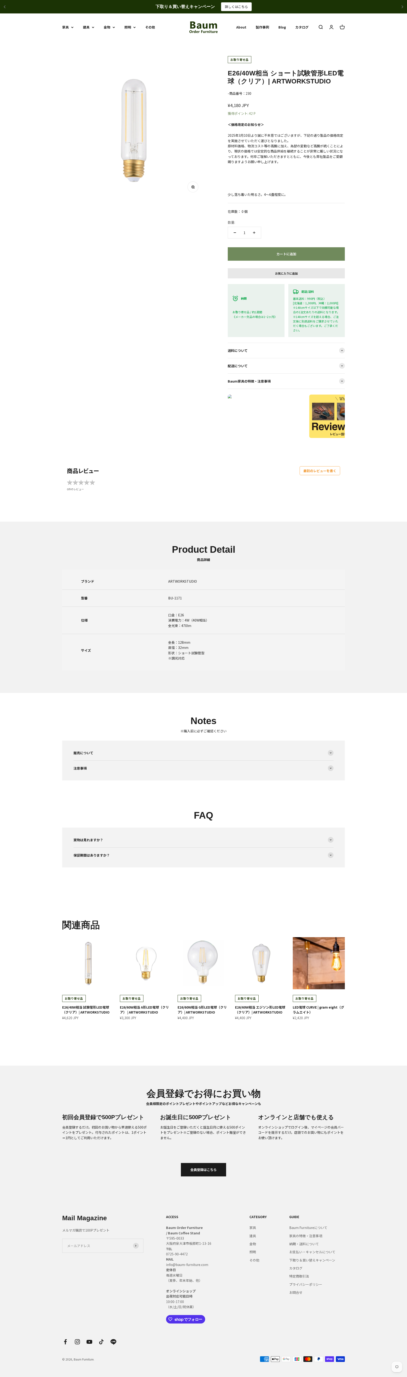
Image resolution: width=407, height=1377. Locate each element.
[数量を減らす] (235, 232)
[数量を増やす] (254, 232)
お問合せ (295, 1292)
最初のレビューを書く (319, 470)
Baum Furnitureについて (308, 1227)
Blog (282, 27)
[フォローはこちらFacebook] (65, 1342)
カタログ (302, 27)
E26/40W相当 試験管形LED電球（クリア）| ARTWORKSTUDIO (86, 1009)
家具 (65, 27)
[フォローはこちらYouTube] (89, 1342)
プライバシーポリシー (305, 1284)
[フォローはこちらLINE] (113, 1342)
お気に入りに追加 (286, 273)
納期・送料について (304, 1243)
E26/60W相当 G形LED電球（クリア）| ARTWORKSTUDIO (202, 1009)
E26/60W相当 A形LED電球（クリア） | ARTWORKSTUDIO (144, 1009)
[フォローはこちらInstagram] (77, 1342)
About (241, 27)
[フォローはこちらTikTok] (101, 1342)
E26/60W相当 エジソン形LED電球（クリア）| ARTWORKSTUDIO (260, 1009)
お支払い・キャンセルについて (312, 1251)
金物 (107, 27)
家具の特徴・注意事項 (305, 1235)
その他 (150, 27)
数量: (231, 222)
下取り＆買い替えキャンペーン (312, 1260)
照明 (127, 27)
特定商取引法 (299, 1276)
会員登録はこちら (203, 1169)
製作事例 (262, 27)
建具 (86, 27)
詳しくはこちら (236, 6)
